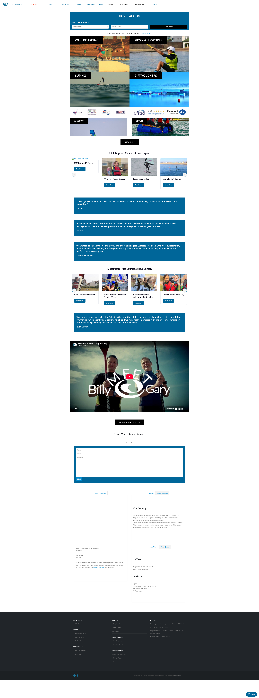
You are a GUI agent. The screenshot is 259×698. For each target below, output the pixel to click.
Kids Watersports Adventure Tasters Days (114, 295)
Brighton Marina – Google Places (160, 636)
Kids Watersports (148, 40)
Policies (115, 662)
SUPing (80, 75)
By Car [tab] (151, 493)
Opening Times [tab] (152, 547)
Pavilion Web (177, 675)
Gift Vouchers (145, 75)
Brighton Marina (117, 624)
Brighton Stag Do (118, 645)
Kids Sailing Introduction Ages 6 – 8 (174, 295)
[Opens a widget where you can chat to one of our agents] (251, 694)
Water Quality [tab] (165, 547)
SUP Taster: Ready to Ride (172, 180)
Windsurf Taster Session (85, 179)
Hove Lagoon (117, 627)
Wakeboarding (86, 40)
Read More (79, 185)
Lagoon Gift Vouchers (120, 33)
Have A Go (78, 654)
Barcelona (116, 631)
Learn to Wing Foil (112, 179)
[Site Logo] (5, 4)
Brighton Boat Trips (80, 650)
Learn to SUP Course (142, 179)
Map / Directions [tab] (100, 493)
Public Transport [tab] (162, 493)
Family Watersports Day (144, 294)
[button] (74, 175)
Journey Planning (98, 567)
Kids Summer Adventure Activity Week (85, 295)
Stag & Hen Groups (80, 633)
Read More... (139, 591)
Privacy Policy (117, 658)
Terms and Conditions (119, 654)
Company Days (79, 637)
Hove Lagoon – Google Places (159, 627)
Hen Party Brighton (118, 641)
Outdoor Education (80, 641)
